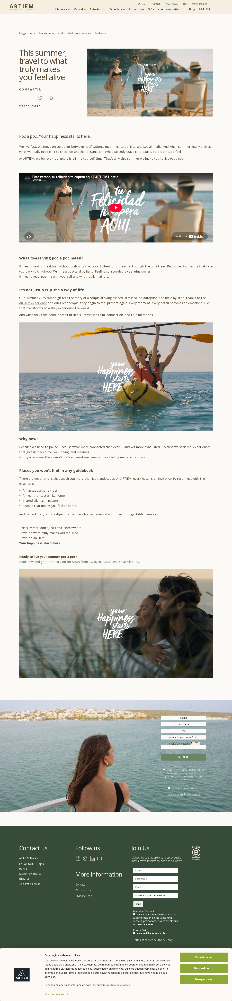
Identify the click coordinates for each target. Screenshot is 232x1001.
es (144, 4)
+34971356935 (171, 4)
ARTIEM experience (33, 303)
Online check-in (199, 4)
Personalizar (201, 968)
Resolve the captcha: (179, 743)
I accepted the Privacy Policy (184, 788)
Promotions (136, 9)
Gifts (151, 9)
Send (183, 757)
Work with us (83, 890)
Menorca (61, 9)
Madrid (79, 9)
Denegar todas (203, 979)
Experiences (118, 9)
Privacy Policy (193, 794)
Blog (192, 9)
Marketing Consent (144, 911)
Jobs (185, 4)
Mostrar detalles (54, 994)
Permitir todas (203, 957)
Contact (156, 4)
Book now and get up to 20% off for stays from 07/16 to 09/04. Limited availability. (79, 562)
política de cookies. (118, 985)
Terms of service (175, 794)
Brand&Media (84, 896)
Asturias (95, 9)
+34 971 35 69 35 (29, 884)
